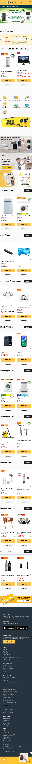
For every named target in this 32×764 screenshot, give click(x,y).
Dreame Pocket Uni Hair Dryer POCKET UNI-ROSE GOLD (12, 489)
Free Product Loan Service (9, 694)
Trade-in (5, 696)
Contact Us (6, 669)
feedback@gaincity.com (9, 751)
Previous (1, 16)
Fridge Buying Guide (8, 723)
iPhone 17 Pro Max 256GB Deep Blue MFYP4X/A (11, 351)
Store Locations (7, 666)
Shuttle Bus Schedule (8, 668)
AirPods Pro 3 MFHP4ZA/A (7, 305)
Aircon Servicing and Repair (9, 677)
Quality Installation (8, 708)
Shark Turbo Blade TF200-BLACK (24, 440)
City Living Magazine (8, 721)
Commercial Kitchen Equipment (10, 734)
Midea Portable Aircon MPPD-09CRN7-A (9, 215)
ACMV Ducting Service (8, 735)
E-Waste (6, 680)
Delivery (5, 679)
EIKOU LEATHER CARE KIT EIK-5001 (8, 575)
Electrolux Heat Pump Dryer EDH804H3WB (10, 397)
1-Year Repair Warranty (8, 709)
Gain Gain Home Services (9, 703)
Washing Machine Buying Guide (10, 725)
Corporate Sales (7, 740)
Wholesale (6, 731)
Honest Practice (7, 711)
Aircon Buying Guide (8, 718)
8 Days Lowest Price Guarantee (10, 688)
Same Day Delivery (8, 692)
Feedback (6, 671)
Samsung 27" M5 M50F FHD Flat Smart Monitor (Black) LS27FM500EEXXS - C (22, 70)
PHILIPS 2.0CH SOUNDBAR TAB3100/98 (9, 261)
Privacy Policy (7, 654)
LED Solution (6, 737)
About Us (6, 649)
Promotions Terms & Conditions (11, 682)
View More (28, 190)
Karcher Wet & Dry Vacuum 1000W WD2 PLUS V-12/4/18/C (13, 443)
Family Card (6, 653)
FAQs (5, 665)
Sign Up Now (9, 641)
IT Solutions (6, 732)
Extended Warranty (8, 697)
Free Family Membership (9, 700)
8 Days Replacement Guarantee (10, 691)
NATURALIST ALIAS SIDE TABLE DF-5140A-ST (10, 532)
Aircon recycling (7, 738)
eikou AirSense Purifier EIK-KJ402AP (6, 71)
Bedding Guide (7, 720)
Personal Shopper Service (9, 699)
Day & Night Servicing (8, 712)
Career (5, 651)
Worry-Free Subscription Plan (10, 702)
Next (31, 16)
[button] (14, 76)
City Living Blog (7, 659)
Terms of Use (7, 656)
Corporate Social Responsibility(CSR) (12, 657)
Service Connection (7, 686)
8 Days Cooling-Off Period (9, 689)
